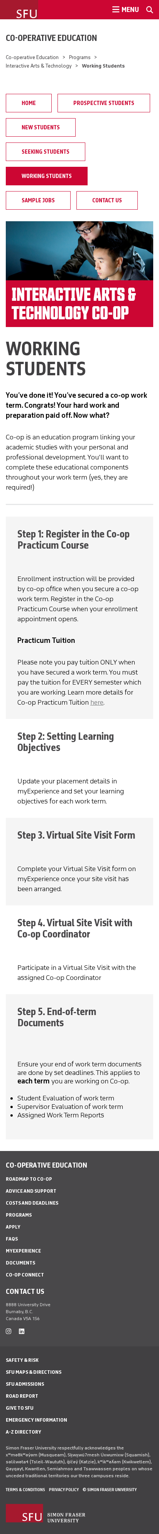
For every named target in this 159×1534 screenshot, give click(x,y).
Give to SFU (20, 1408)
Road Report (22, 1396)
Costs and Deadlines (32, 1203)
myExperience (23, 1251)
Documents (20, 1262)
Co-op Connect (25, 1274)
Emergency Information (36, 1420)
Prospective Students (103, 103)
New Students (41, 127)
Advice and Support (31, 1191)
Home (29, 103)
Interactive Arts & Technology (39, 66)
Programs (80, 57)
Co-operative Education (51, 37)
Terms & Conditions (25, 1489)
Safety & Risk (22, 1360)
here (96, 702)
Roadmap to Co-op (29, 1179)
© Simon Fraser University (110, 1489)
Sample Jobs (38, 200)
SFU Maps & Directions (33, 1372)
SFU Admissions (25, 1384)
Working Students (47, 176)
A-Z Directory (23, 1432)
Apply (13, 1227)
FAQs (12, 1239)
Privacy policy (64, 1489)
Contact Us (107, 200)
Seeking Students (45, 151)
